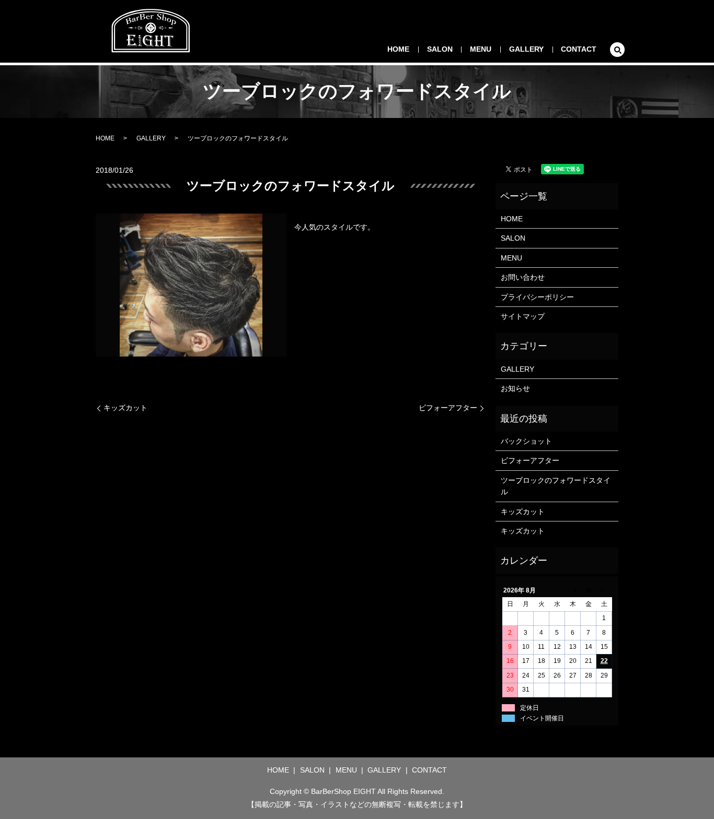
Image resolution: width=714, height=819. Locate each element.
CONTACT (578, 49)
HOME (398, 49)
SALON (440, 49)
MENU (480, 49)
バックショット (526, 441)
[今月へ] (588, 590)
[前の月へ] (573, 590)
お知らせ (515, 388)
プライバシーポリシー (537, 297)
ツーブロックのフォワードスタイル (556, 486)
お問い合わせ (523, 277)
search (617, 49)
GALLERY (526, 49)
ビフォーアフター (448, 407)
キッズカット (125, 407)
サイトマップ (523, 316)
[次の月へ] (604, 590)
